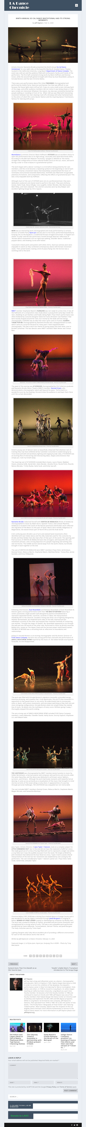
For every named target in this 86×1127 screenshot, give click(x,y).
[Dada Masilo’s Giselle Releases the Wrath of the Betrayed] (51, 1027)
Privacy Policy (51, 1087)
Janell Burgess (54, 918)
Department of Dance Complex (57, 71)
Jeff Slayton (39, 23)
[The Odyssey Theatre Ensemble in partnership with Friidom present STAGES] (34, 1027)
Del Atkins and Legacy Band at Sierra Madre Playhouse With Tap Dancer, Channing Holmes (17, 1039)
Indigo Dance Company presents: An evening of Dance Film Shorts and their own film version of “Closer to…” (68, 1041)
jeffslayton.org (29, 1012)
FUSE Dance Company (19, 638)
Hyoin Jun (32, 233)
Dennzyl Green (56, 388)
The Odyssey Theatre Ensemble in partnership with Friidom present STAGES (34, 1039)
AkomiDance (16, 155)
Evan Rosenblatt (35, 610)
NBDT (14, 311)
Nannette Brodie (18, 522)
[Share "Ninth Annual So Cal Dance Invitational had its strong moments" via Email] (57, 956)
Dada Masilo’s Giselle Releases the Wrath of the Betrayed (51, 1037)
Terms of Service (66, 1087)
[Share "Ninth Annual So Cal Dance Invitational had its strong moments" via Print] (60, 956)
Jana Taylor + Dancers (42, 847)
